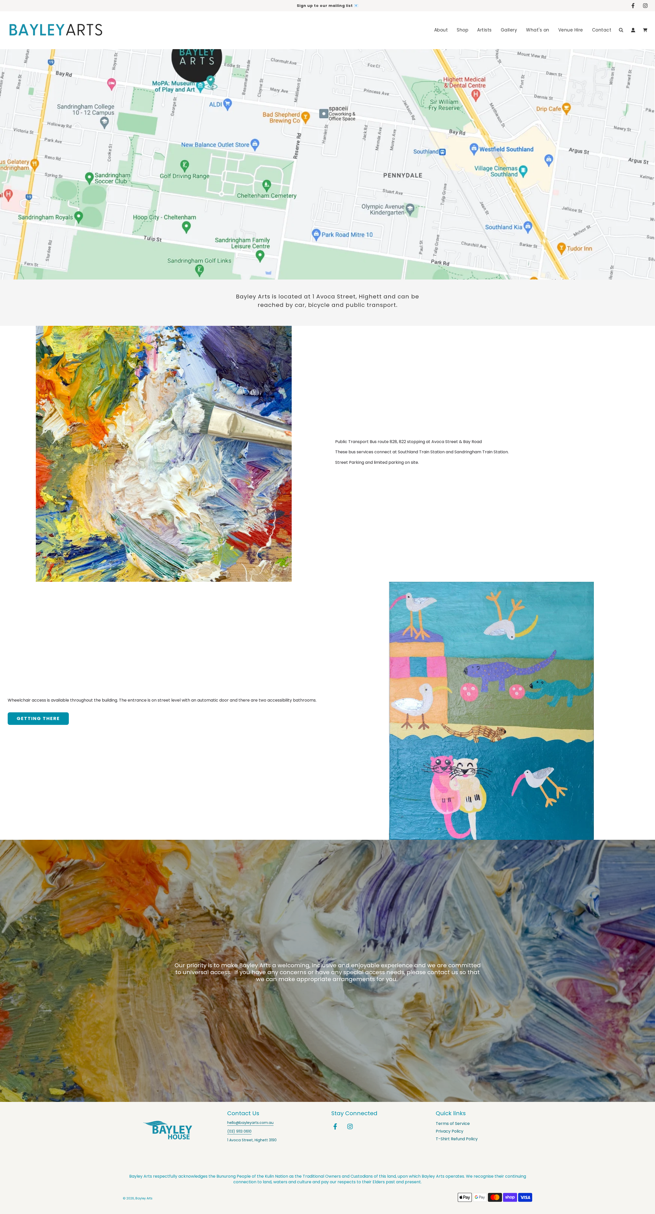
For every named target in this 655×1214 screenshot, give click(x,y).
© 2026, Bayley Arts (137, 1198)
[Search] (621, 30)
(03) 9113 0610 (239, 1131)
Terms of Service (453, 1123)
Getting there (38, 718)
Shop (462, 30)
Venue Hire (570, 30)
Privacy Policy (449, 1131)
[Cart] (645, 30)
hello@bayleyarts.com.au (250, 1122)
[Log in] (633, 30)
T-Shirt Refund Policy (457, 1139)
